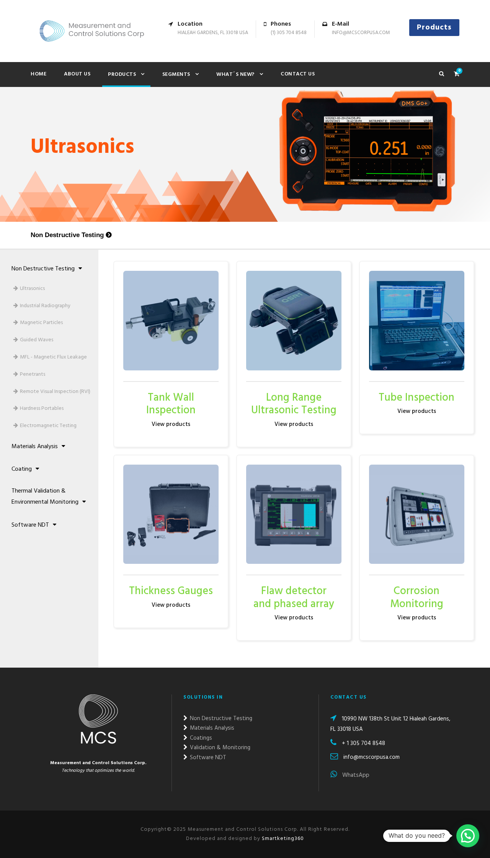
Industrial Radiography (45, 305)
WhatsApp (355, 775)
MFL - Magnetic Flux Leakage (53, 357)
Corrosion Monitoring (416, 598)
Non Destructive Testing (67, 235)
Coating (21, 469)
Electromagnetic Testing (48, 425)
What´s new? (235, 74)
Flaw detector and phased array (293, 598)
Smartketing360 (282, 838)
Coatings (200, 738)
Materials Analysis (34, 447)
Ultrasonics (32, 288)
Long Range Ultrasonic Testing (293, 404)
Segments (176, 74)
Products (434, 27)
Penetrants (32, 374)
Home (38, 74)
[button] (467, 835)
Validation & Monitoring (219, 747)
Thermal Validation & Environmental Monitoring (44, 496)
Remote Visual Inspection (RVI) (55, 391)
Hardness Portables (42, 408)
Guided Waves (36, 340)
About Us (77, 74)
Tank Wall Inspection (171, 404)
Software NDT (30, 525)
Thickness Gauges (171, 591)
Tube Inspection (416, 397)
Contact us (298, 74)
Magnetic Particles (41, 322)
